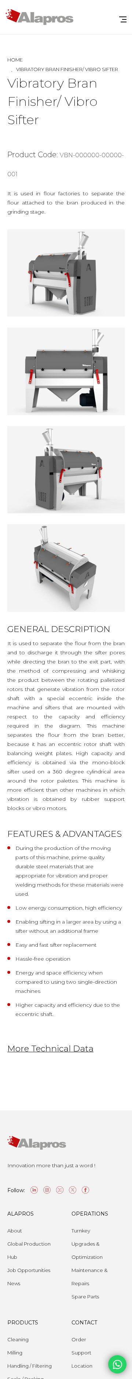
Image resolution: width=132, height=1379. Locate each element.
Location (82, 1366)
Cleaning (18, 1339)
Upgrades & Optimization (87, 1250)
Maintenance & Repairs (89, 1276)
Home (15, 60)
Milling (14, 1353)
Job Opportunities (28, 1270)
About (14, 1231)
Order (79, 1339)
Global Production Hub (29, 1250)
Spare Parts (85, 1296)
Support (81, 1353)
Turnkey (81, 1231)
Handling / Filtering (29, 1366)
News (13, 1283)
